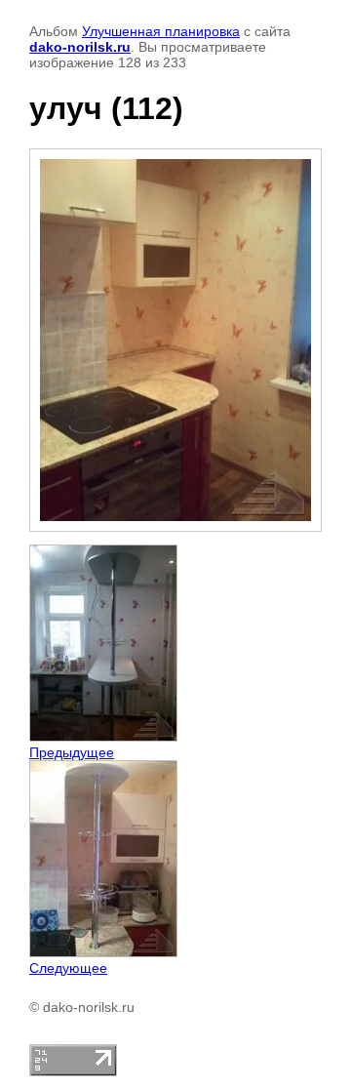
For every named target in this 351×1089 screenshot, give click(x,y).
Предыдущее (71, 752)
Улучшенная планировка (161, 31)
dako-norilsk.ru (80, 47)
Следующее (68, 968)
